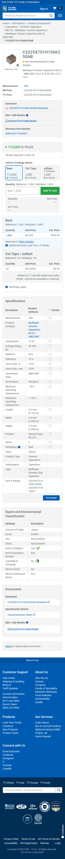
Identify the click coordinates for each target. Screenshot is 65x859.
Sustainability (42, 698)
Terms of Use (28, 839)
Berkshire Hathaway (46, 691)
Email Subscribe (11, 751)
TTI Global (8, 782)
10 (7, 269)
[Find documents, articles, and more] (58, 790)
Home (6, 23)
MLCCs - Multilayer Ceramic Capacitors (26, 30)
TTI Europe (32, 782)
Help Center (9, 678)
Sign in (8, 646)
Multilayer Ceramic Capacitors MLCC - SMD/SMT (34, 329)
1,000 (9, 235)
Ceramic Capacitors (30, 26)
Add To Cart (50, 190)
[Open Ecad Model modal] (21, 121)
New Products (10, 729)
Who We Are (41, 678)
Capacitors (11, 26)
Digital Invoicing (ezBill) (47, 729)
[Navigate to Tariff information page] (6, 287)
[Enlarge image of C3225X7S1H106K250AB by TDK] (11, 58)
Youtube (7, 765)
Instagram (8, 758)
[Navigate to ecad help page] (26, 115)
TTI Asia (20, 782)
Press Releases (43, 695)
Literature (8, 726)
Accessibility (11, 843)
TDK (26, 86)
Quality (39, 702)
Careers (39, 681)
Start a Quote (26, 241)
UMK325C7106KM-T (16, 133)
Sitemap (44, 843)
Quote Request (43, 736)
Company (40, 685)
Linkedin (7, 768)
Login (58, 843)
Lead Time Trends (12, 722)
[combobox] (29, 15)
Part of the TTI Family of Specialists (21, 2)
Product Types (10, 733)
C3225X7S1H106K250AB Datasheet (28, 108)
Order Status (42, 722)
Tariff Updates (10, 688)
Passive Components (39, 23)
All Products (18, 23)
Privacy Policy (11, 839)
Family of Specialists (46, 688)
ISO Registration (29, 843)
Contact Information (14, 694)
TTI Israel (45, 782)
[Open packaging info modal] (19, 447)
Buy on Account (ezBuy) (48, 726)
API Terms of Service (49, 839)
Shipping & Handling (13, 681)
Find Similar (51, 498)
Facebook (8, 754)
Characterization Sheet (19, 614)
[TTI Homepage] (9, 8)
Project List (41, 733)
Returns (7, 685)
